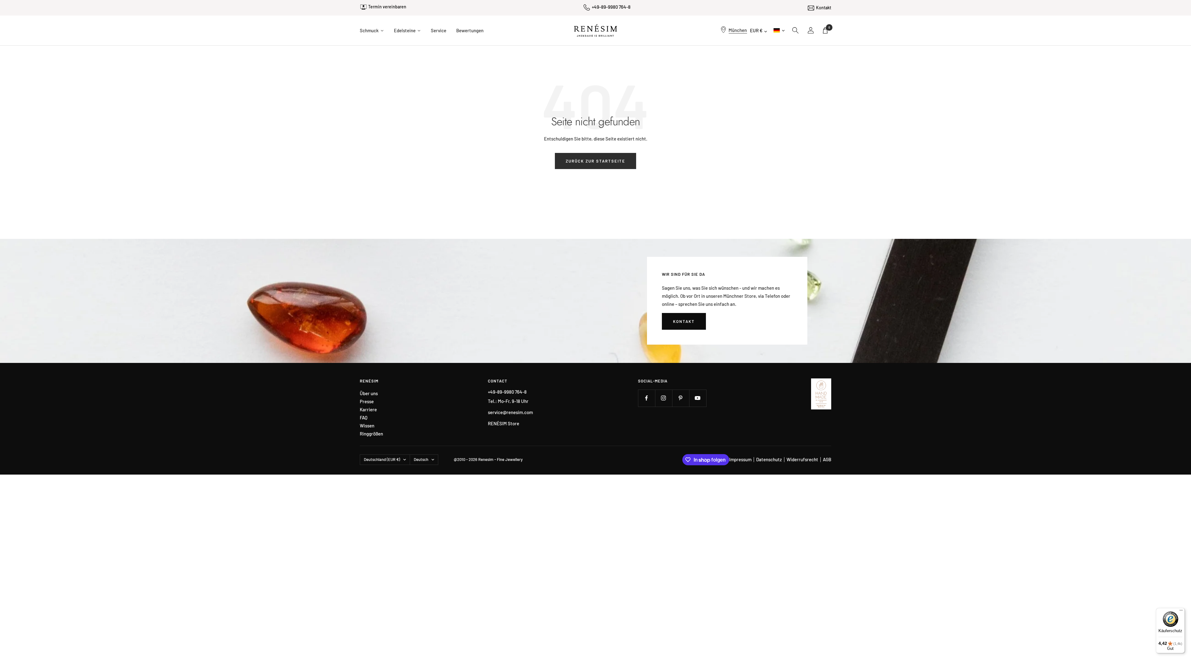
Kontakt (823, 7)
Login (811, 30)
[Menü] (1181, 611)
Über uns (369, 393)
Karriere (368, 409)
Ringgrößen (371, 433)
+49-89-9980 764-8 (611, 7)
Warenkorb (829, 27)
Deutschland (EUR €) (382, 459)
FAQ (364, 417)
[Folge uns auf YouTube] (697, 398)
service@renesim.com (510, 412)
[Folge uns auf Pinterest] (680, 398)
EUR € (756, 30)
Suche (795, 30)
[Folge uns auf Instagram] (663, 398)
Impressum (740, 459)
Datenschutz (769, 459)
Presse (367, 401)
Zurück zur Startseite (595, 161)
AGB (827, 459)
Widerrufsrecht (802, 459)
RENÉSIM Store (503, 423)
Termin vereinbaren (387, 6)
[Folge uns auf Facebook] (646, 398)
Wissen (367, 425)
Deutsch (779, 30)
